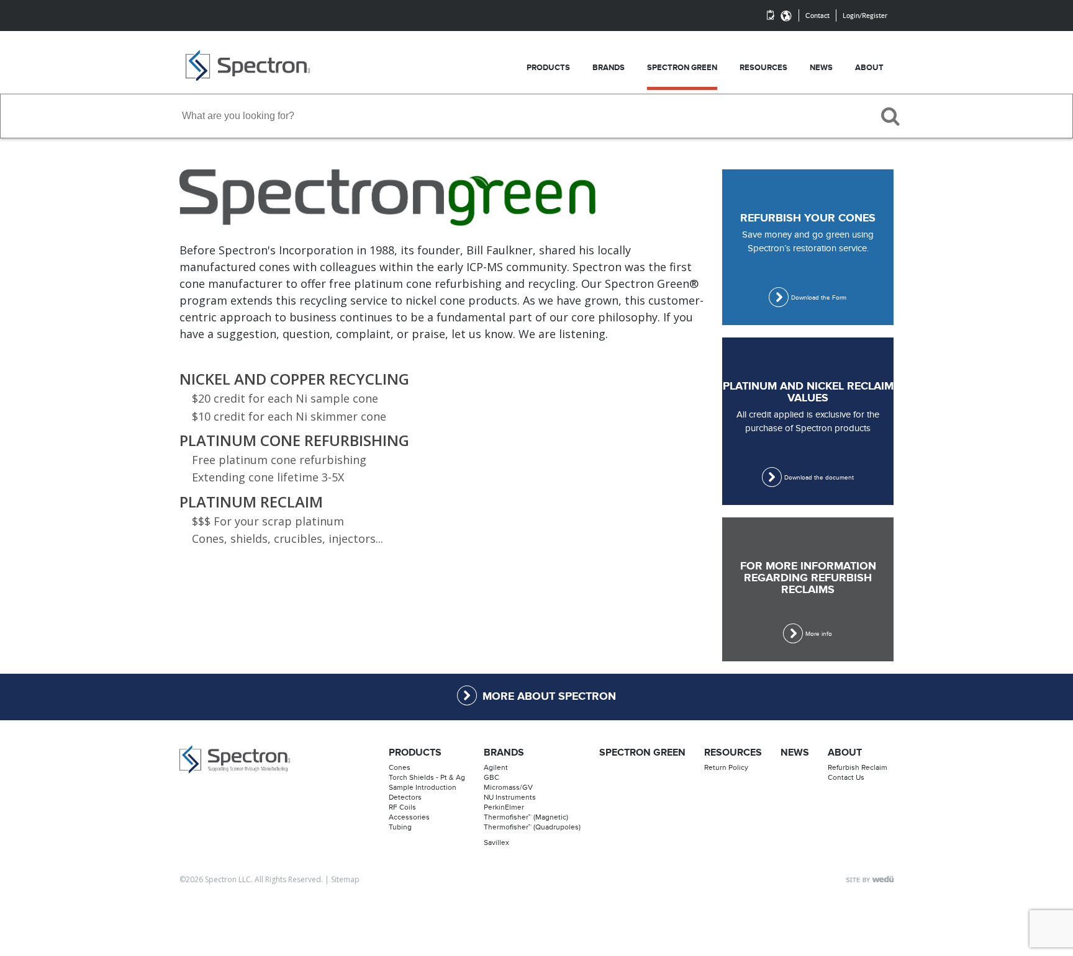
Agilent (496, 767)
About (845, 752)
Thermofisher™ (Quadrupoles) (532, 827)
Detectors (405, 797)
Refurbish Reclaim (857, 767)
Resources (733, 752)
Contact (817, 15)
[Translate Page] (786, 15)
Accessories (409, 817)
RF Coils (402, 807)
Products (415, 752)
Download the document (819, 477)
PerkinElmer (504, 807)
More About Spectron (549, 697)
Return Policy (726, 767)
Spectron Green (642, 752)
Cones (399, 767)
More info (818, 634)
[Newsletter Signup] (770, 15)
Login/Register (865, 15)
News (795, 752)
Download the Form (818, 298)
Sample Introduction (422, 787)
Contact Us (846, 777)
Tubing (400, 827)
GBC (491, 777)
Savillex (496, 842)
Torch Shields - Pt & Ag (427, 777)
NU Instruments (510, 797)
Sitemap (345, 879)
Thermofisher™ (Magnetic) (526, 817)
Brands (504, 752)
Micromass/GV (508, 787)
